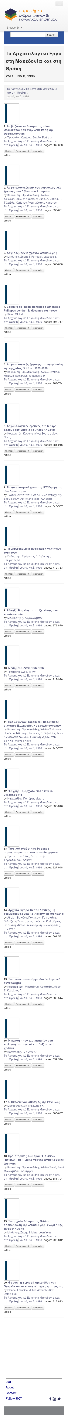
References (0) (22, 151)
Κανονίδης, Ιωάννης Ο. (22, 1052)
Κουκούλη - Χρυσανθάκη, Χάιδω (28, 195)
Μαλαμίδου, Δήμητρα (18, 1171)
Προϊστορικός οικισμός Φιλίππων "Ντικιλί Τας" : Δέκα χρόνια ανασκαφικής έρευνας (34, 1159)
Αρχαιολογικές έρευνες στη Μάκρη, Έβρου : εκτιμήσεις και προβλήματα (30, 427)
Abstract (8, 151)
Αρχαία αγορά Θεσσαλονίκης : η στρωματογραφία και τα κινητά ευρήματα (34, 912)
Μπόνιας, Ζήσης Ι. (19, 256)
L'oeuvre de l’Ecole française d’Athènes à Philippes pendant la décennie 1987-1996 (32, 308)
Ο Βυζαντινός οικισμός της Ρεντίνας (34, 1102)
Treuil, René (56, 1167)
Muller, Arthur (37, 1290)
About (10, 1387)
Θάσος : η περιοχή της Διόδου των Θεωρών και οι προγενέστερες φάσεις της (33, 1284)
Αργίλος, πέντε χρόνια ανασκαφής (32, 253)
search (51, 34)
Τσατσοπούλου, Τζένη (21, 672)
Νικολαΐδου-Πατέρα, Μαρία (26, 798)
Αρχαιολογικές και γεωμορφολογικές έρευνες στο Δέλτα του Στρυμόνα (32, 189)
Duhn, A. (44, 199)
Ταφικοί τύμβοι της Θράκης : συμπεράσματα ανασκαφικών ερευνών (31, 850)
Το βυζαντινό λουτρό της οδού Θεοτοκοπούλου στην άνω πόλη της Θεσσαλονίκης (29, 129)
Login (9, 1381)
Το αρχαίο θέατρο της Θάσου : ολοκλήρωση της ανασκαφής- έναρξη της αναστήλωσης (33, 1224)
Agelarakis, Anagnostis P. (30, 375)
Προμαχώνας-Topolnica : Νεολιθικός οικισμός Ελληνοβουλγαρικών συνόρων (32, 723)
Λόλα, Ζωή (40, 495)
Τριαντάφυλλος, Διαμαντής (26, 856)
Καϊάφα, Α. (14, 990)
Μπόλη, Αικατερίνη (29, 925)
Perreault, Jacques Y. (44, 256)
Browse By (13, 27)
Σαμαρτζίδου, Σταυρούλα (21, 199)
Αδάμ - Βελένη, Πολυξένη (24, 917)
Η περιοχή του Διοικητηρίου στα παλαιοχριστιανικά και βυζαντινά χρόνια (29, 1044)
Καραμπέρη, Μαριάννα (23, 986)
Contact (11, 1393)
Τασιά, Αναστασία (19, 495)
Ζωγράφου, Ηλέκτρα (31, 921)
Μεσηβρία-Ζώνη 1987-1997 (26, 668)
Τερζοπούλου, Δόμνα (18, 860)
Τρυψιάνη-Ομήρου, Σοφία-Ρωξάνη (30, 137)
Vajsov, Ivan (49, 737)
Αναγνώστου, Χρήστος (42, 202)
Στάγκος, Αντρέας (41, 498)
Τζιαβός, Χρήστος (15, 202)
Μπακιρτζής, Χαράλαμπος (25, 618)
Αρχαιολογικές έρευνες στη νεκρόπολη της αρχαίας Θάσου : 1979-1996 (33, 366)
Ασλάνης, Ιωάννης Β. (29, 733)
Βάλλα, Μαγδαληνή (17, 740)
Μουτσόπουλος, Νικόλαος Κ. (25, 1105)
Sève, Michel (15, 314)
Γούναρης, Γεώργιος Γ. (22, 556)
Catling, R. (56, 199)
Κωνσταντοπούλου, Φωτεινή (22, 737)
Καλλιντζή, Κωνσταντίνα (24, 433)
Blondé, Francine (17, 1290)
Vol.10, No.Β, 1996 (31, 145)
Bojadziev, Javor (53, 733)
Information (38, 151)
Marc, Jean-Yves (41, 1232)
